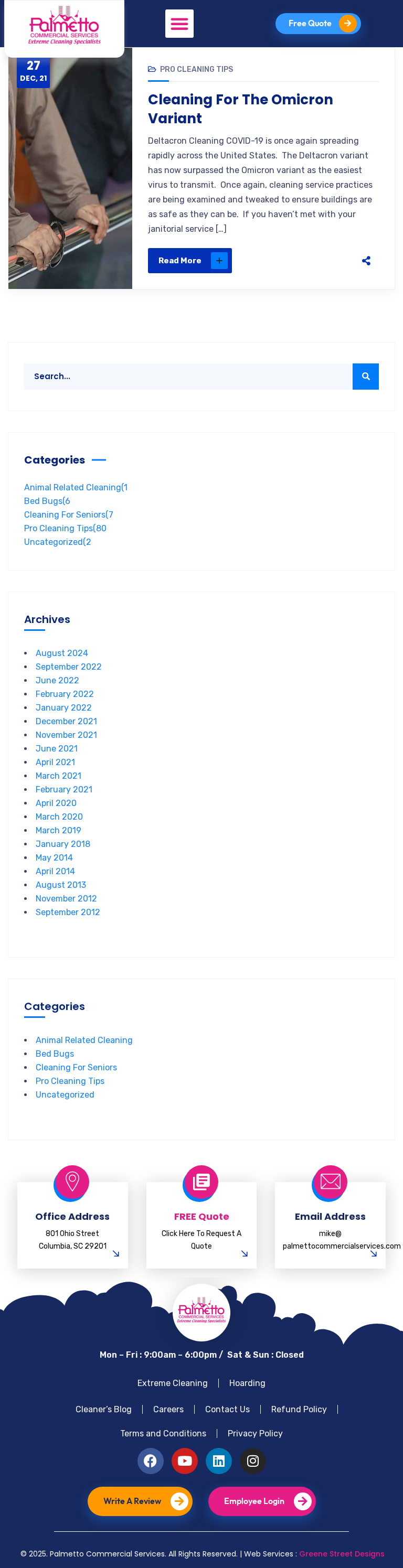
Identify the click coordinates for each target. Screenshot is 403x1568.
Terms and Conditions (163, 1433)
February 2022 (65, 694)
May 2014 (54, 858)
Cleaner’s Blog (104, 1409)
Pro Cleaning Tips (196, 69)
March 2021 (58, 776)
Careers (168, 1409)
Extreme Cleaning (172, 1383)
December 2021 (66, 721)
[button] (179, 23)
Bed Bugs (47, 501)
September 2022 (69, 667)
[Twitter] (288, 260)
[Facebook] (266, 260)
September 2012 (68, 912)
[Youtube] (185, 1461)
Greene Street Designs (342, 1554)
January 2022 (64, 708)
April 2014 (55, 871)
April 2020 (56, 803)
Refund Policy (299, 1409)
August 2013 (61, 885)
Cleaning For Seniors (68, 515)
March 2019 (58, 830)
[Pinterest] (310, 260)
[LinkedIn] (332, 260)
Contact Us (227, 1409)
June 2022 (57, 680)
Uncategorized (57, 542)
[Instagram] (253, 1461)
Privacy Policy (255, 1433)
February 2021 (64, 789)
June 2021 (57, 749)
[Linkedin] (219, 1461)
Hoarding (247, 1383)
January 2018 (63, 844)
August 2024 (62, 653)
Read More (180, 260)
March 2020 (59, 817)
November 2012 (66, 899)
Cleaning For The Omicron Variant (240, 109)
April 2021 (55, 762)
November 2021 (66, 735)
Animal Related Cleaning (76, 487)
